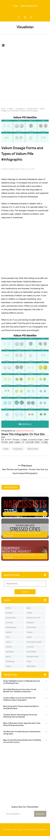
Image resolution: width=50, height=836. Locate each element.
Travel (29, 661)
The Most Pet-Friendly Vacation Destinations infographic (21, 732)
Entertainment (11, 627)
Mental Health (33, 449)
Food (8, 637)
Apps (29, 608)
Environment (31, 627)
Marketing (9, 652)
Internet (9, 647)
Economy (9, 622)
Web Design (31, 666)
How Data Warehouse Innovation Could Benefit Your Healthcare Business (19, 690)
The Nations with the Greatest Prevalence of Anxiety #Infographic (24, 556)
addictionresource (25, 430)
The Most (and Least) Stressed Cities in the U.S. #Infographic (22, 534)
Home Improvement (34, 642)
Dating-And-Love (33, 618)
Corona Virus (11, 618)
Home (15, 6)
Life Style (30, 647)
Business (9, 613)
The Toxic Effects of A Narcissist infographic (21, 514)
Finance (29, 632)
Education (30, 622)
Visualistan (27, 830)
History (8, 642)
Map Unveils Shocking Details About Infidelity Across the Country (22, 741)
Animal (8, 608)
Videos (8, 666)
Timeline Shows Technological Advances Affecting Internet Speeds (20, 716)
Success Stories (32, 656)
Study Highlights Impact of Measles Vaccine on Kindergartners (21, 682)
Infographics (18, 449)
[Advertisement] (25, 75)
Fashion (9, 632)
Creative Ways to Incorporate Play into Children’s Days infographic (19, 699)
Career (29, 613)
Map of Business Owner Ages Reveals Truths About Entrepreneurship (21, 724)
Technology (10, 661)
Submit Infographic (29, 6)
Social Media (31, 652)
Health (5, 449)
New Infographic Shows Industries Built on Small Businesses (21, 707)
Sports (8, 656)
